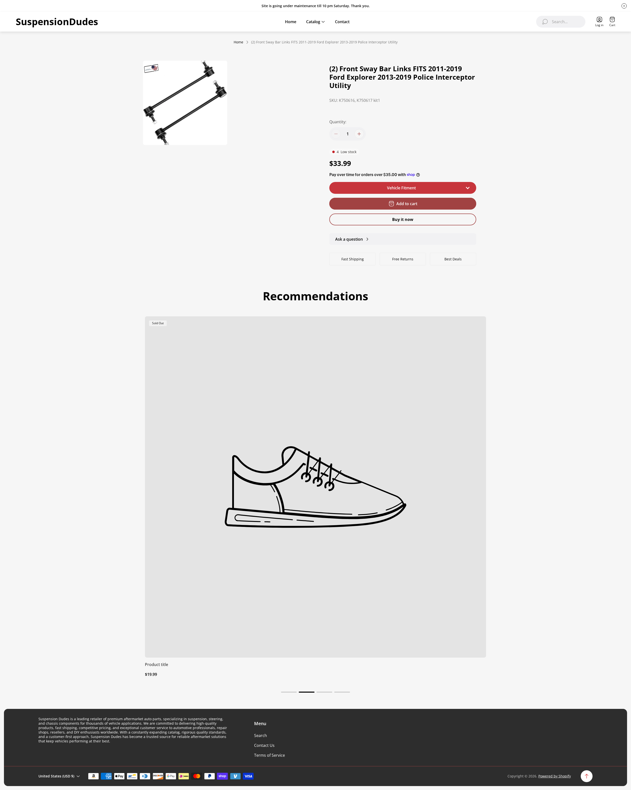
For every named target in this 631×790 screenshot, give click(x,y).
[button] (289, 692)
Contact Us (264, 745)
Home (238, 42)
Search (260, 735)
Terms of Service (269, 755)
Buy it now (402, 219)
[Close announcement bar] (624, 6)
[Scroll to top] (587, 776)
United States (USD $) (56, 776)
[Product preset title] (315, 487)
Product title (156, 664)
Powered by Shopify (554, 776)
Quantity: (337, 122)
